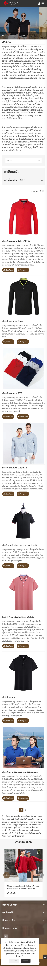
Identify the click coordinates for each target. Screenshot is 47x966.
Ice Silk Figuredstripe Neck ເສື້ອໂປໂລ (18, 617)
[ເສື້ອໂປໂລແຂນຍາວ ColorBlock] (23, 443)
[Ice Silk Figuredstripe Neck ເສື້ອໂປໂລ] (23, 592)
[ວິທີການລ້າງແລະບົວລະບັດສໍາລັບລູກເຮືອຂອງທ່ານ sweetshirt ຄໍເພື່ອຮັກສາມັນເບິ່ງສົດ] (23, 865)
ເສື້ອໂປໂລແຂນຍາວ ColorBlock (14, 468)
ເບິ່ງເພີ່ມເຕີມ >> (8, 270)
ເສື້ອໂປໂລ (23, 36)
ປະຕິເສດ (14, 961)
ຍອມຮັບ (25, 961)
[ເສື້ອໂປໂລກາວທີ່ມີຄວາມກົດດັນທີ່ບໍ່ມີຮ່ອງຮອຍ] (23, 747)
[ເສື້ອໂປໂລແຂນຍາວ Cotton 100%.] (23, 216)
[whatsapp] (6, 937)
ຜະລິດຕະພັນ (14, 36)
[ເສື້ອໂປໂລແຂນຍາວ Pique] (23, 296)
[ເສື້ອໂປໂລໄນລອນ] (23, 673)
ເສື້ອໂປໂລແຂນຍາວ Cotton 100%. (16, 241)
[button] (6, 875)
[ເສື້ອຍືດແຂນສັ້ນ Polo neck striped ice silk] (23, 520)
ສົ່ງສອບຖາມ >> (23, 270)
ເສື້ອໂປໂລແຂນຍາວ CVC (12, 393)
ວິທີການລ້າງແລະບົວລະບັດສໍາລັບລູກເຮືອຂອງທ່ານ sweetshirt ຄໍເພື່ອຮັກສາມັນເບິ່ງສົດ (23, 887)
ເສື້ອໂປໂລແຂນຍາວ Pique (12, 321)
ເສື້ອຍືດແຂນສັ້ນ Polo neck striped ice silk (19, 545)
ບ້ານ (6, 36)
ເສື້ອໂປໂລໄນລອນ (9, 697)
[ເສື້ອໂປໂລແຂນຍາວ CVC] (23, 368)
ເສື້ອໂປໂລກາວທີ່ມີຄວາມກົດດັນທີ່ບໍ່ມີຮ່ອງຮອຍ (20, 772)
